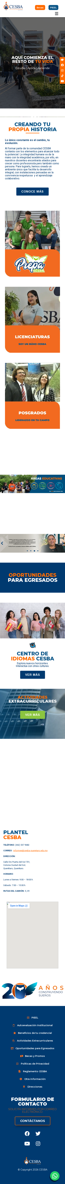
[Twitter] (38, 1134)
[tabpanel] (32, 543)
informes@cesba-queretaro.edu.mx (30, 850)
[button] (57, 14)
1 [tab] (27, 550)
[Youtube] (27, 1144)
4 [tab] (38, 550)
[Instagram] (38, 1144)
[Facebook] (27, 1134)
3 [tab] (34, 550)
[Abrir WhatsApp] (54, 1177)
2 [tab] (30, 550)
